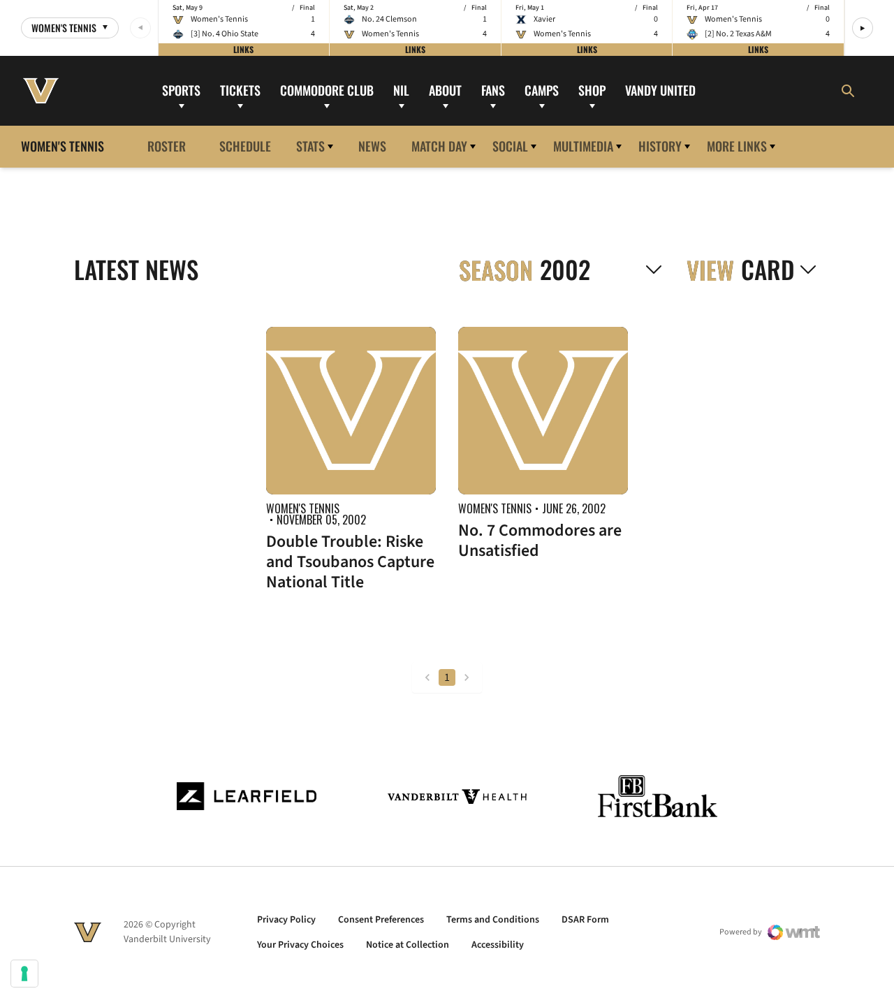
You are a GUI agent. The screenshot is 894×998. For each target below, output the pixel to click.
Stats (310, 146)
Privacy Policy (286, 920)
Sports (181, 90)
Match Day (439, 146)
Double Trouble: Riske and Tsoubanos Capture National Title (350, 561)
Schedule (245, 146)
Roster (166, 146)
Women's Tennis (302, 508)
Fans (493, 90)
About (445, 90)
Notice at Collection (407, 945)
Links (243, 49)
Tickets (240, 90)
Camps (542, 90)
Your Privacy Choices (300, 945)
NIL (401, 90)
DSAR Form (585, 920)
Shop (592, 90)
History (660, 146)
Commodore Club (327, 90)
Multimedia (583, 146)
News (372, 146)
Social (510, 146)
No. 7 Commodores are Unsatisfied (540, 540)
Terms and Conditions (492, 920)
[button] (862, 27)
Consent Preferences (381, 920)
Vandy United (660, 90)
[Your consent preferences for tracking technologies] (24, 973)
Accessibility (497, 945)
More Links (737, 146)
